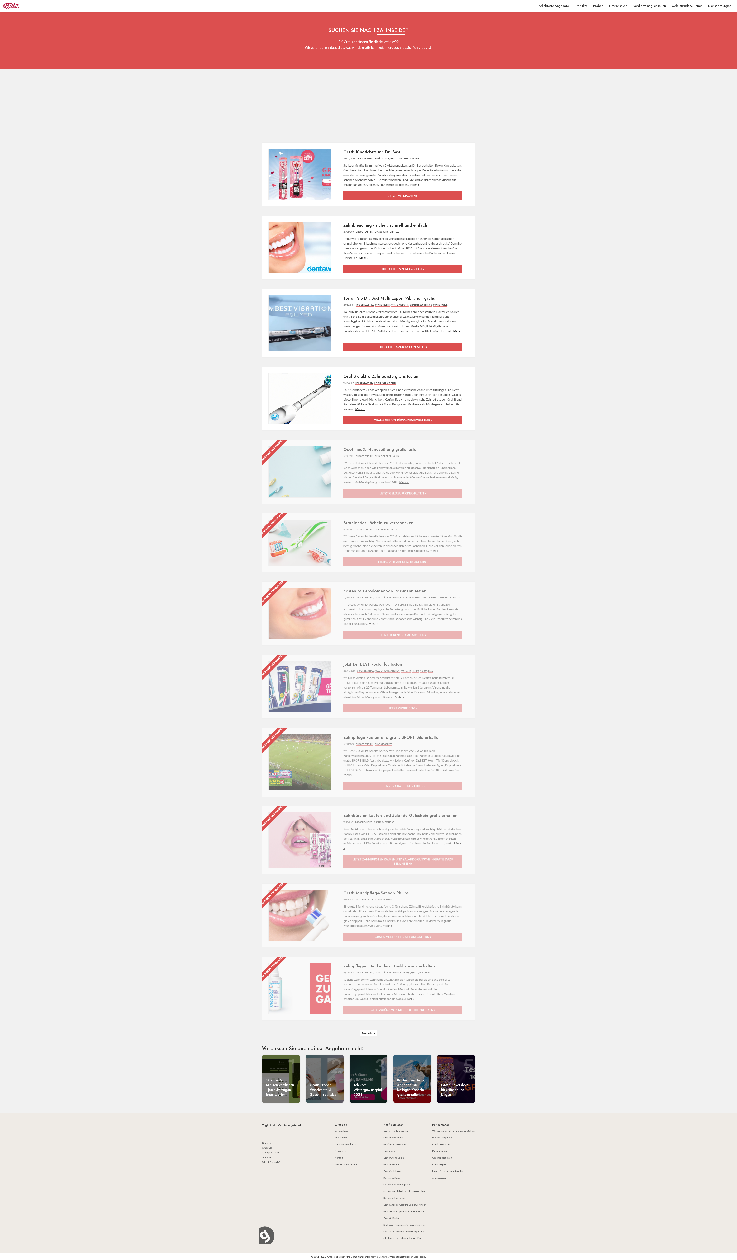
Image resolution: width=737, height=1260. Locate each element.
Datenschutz (341, 1130)
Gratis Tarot (389, 1151)
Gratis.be (266, 1142)
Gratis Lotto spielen (393, 1137)
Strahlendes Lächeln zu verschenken (378, 523)
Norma (423, 671)
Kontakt (339, 1157)
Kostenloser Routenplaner (397, 1184)
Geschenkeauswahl (442, 1157)
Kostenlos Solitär (392, 1177)
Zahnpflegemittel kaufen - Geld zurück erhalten (389, 966)
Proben (598, 6)
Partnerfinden (439, 1151)
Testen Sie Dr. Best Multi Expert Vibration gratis (389, 298)
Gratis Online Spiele (393, 1157)
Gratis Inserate (391, 1164)
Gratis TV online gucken (395, 1130)
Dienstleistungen (719, 6)
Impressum (341, 1137)
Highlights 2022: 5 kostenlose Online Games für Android (412, 1238)
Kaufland (406, 671)
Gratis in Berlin (391, 1218)
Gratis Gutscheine (410, 597)
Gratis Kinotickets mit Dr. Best (371, 152)
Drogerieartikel (365, 158)
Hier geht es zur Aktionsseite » (403, 347)
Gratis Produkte (413, 158)
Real (430, 671)
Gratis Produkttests (421, 304)
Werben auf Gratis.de (346, 1164)
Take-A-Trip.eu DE (271, 1162)
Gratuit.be (267, 1147)
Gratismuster (440, 304)
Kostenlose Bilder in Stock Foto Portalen (404, 1191)
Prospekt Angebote (442, 1137)
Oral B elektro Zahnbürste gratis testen (380, 376)
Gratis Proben (382, 304)
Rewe (427, 972)
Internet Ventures (379, 1256)
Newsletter (341, 1151)
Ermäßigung (382, 158)
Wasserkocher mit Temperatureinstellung (453, 1130)
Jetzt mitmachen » (402, 195)
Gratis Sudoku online (394, 1171)
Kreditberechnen (441, 1144)
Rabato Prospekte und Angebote (448, 1171)
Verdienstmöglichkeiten (649, 6)
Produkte (581, 6)
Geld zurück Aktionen (687, 6)
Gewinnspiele (618, 6)
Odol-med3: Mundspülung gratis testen (381, 449)
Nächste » (368, 1033)
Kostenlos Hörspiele (394, 1198)
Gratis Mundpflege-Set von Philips (376, 893)
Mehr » (414, 184)
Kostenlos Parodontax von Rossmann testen (384, 591)
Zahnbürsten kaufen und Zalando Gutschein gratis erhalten (400, 815)
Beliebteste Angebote (553, 6)
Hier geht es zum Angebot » (403, 269)
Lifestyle (394, 231)
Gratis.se (266, 1157)
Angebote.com (439, 1177)
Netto (415, 671)
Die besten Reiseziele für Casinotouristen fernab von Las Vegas (415, 1224)
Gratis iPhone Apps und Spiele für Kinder (404, 1211)
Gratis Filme (396, 158)
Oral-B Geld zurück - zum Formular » (403, 420)
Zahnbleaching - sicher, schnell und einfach (385, 225)
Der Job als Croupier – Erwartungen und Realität (407, 1231)
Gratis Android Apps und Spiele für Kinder (404, 1204)
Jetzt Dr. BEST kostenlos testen (372, 664)
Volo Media (419, 1256)
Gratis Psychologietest (395, 1144)
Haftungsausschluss (345, 1144)
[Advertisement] (368, 106)
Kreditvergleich (440, 1164)
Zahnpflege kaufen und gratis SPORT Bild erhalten (392, 737)
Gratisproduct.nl (270, 1152)
